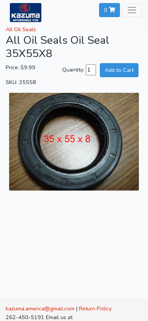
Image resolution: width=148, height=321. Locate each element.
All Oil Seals (21, 29)
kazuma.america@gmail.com (40, 308)
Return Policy (95, 308)
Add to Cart (119, 70)
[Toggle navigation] (132, 10)
